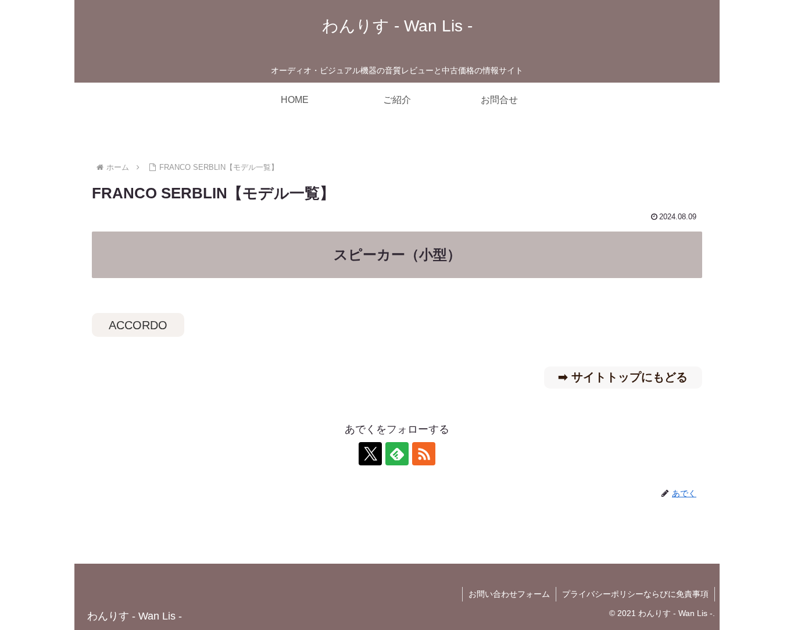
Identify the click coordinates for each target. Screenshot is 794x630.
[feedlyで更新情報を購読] (397, 453)
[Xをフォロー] (370, 453)
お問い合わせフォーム (509, 594)
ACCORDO (138, 325)
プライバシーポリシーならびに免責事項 (635, 594)
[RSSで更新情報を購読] (423, 453)
